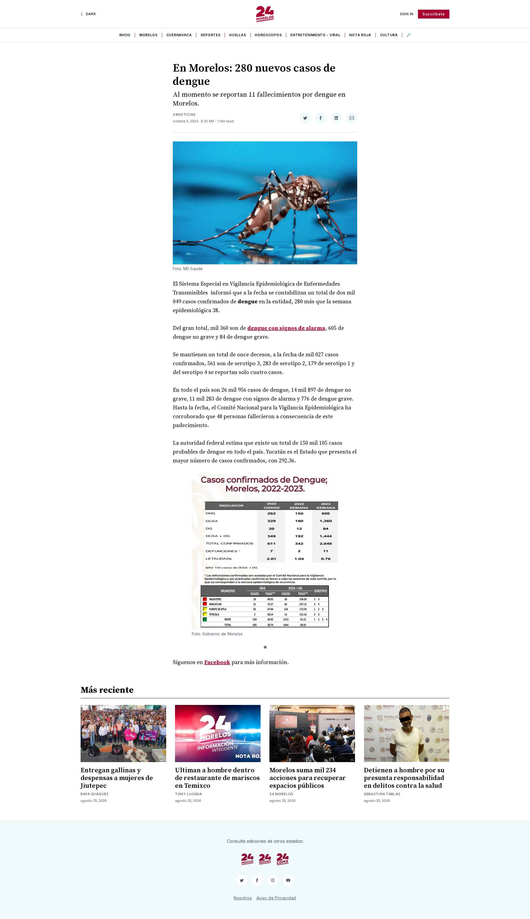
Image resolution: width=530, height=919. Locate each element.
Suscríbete (433, 14)
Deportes (211, 35)
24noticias (184, 114)
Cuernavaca (179, 35)
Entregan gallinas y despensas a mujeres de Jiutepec (117, 778)
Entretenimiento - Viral (315, 35)
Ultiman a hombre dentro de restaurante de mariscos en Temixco (217, 778)
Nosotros (243, 898)
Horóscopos (268, 35)
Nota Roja (360, 35)
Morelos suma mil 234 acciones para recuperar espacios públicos (307, 778)
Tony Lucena (188, 794)
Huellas (237, 35)
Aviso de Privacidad (276, 898)
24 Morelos (281, 794)
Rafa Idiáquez (95, 794)
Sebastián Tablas (382, 794)
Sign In (407, 14)
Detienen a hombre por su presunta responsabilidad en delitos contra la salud (404, 778)
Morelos (148, 35)
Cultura (389, 35)
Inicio (125, 35)
